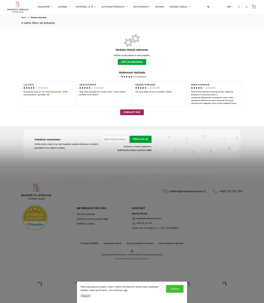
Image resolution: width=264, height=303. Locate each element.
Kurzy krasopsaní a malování (140, 243)
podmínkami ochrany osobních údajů (134, 150)
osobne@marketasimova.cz (187, 191)
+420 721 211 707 (231, 191)
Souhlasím (175, 289)
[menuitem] (45, 7)
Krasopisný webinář (112, 243)
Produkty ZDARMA (89, 243)
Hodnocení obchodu (132, 72)
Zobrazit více (132, 112)
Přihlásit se (140, 139)
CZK (229, 7)
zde (125, 290)
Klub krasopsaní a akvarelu (171, 243)
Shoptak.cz (145, 259)
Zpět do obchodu (132, 62)
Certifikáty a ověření (86, 224)
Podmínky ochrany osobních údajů (92, 219)
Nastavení (86, 296)
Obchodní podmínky (86, 214)
